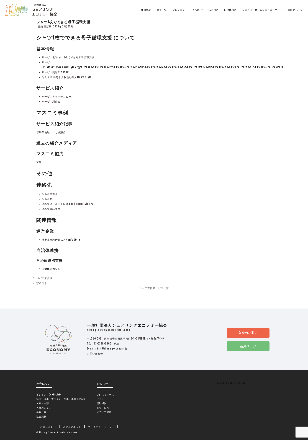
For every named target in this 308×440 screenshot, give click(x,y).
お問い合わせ (95, 353)
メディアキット (72, 426)
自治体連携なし (51, 268)
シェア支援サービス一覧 (154, 288)
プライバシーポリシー (101, 426)
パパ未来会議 (44, 279)
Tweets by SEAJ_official (231, 383)
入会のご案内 (248, 333)
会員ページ (248, 346)
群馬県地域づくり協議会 (51, 132)
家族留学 (41, 284)
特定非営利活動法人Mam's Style (61, 239)
